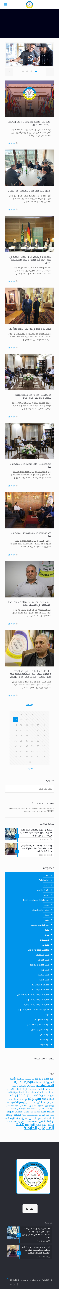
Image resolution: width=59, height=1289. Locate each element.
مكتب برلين (45, 970)
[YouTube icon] (11, 1284)
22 (27, 730)
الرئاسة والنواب (43, 890)
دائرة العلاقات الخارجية (40, 925)
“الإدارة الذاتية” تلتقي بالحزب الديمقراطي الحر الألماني (29, 190)
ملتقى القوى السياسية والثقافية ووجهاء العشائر (38, 1115)
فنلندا (47, 930)
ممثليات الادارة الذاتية (40, 989)
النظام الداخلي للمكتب (40, 910)
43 (44, 751)
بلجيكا (47, 915)
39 (32, 746)
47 (21, 751)
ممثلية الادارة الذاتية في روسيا (36, 1004)
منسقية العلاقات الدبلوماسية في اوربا (33, 1009)
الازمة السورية (21, 1086)
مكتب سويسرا (43, 975)
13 (44, 725)
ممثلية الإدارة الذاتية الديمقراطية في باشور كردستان (30, 1116)
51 (32, 756)
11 (21, 719)
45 (32, 751)
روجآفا (13, 1095)
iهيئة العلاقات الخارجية (44, 1079)
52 (27, 756)
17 (21, 725)
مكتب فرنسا (44, 980)
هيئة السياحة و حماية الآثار (38, 1024)
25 (44, 735)
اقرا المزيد (11, 143)
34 (27, 741)
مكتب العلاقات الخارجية (39, 965)
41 (21, 746)
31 (44, 741)
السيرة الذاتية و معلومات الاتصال (35, 900)
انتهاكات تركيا (49, 1092)
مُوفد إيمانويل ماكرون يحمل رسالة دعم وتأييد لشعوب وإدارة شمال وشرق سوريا (33, 396)
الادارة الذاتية (31, 1086)
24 (16, 730)
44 (38, 751)
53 (21, 756)
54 (16, 756)
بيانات (47, 920)
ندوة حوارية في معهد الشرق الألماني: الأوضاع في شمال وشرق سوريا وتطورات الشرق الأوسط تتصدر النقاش (30, 260)
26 (38, 735)
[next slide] (50, 72)
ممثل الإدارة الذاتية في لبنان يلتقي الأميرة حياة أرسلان (29, 329)
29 (21, 735)
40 (27, 746)
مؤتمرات (45, 945)
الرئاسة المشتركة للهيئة (33, 1089)
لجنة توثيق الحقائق (38, 1105)
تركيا (12, 1091)
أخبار (47, 875)
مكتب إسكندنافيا (42, 955)
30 (16, 735)
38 (38, 746)
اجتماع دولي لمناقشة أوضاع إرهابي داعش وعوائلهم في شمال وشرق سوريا (29, 123)
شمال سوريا (12, 1099)
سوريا (21, 1099)
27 (32, 735)
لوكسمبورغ (44, 940)
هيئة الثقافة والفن (41, 1019)
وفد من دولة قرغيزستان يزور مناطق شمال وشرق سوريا (31, 534)
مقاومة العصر (35, 1112)
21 (32, 730)
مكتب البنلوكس (43, 960)
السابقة (28, 705)
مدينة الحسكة (36, 1108)
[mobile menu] (5, 4)
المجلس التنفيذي (14, 1089)
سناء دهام (47, 1098)
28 (27, 735)
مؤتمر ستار (14, 1105)
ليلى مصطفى (25, 1105)
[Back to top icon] (8, 1278)
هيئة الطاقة (44, 1039)
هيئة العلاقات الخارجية (35, 1126)
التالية (30, 768)
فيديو (47, 935)
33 (32, 741)
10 (27, 719)
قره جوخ (48, 1105)
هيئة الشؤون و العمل (40, 1029)
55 (29, 762)
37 (44, 746)
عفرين (27, 1102)
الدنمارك (46, 885)
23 (21, 730)
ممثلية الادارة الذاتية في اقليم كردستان (33, 994)
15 (32, 725)
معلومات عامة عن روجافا (38, 950)
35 (21, 741)
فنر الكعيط (16, 1102)
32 (38, 741)
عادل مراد (50, 1102)
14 (38, 725)
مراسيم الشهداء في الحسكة (21, 1108)
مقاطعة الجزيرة (47, 1112)
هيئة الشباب (44, 1034)
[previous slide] (9, 72)
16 (27, 725)
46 (27, 751)
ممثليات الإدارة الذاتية (40, 984)
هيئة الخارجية (9, 1121)
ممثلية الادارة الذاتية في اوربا (37, 999)
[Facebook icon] (17, 1284)
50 (38, 756)
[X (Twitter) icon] (14, 1284)
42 (16, 746)
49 (44, 756)
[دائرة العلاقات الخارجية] (29, 4)
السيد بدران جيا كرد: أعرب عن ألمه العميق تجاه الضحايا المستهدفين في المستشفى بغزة (29, 603)
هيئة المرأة (44, 1044)
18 (16, 725)
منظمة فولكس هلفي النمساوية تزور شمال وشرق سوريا (30, 465)
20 (38, 730)
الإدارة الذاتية (44, 880)
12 (16, 719)
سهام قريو (33, 1098)
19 (44, 730)
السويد (46, 895)
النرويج (46, 905)
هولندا (46, 1014)
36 (16, 741)
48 (16, 751)
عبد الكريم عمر (39, 1102)
